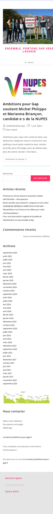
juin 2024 (7, 304)
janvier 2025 (8, 280)
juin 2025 (7, 263)
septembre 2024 (10, 294)
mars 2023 (7, 342)
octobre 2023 (8, 325)
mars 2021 (7, 373)
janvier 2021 (8, 376)
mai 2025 (7, 266)
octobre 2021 (8, 363)
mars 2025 (7, 273)
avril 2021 (7, 370)
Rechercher (8, 173)
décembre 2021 (9, 359)
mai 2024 (7, 308)
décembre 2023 (9, 321)
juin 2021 (7, 366)
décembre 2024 (9, 283)
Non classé (11, 129)
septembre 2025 (10, 252)
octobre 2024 (8, 290)
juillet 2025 (7, 259)
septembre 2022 (10, 349)
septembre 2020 (10, 383)
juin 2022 (7, 356)
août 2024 (7, 297)
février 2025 (8, 276)
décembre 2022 (9, 345)
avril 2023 (7, 338)
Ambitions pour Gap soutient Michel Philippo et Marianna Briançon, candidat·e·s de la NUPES (25, 111)
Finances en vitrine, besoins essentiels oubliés (23, 195)
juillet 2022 (7, 352)
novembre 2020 (10, 380)
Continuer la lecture (17, 160)
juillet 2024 (7, 301)
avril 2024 (7, 311)
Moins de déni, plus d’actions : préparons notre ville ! (26, 202)
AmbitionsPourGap (15, 125)
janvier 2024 (8, 318)
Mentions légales (13, 478)
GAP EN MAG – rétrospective (15, 199)
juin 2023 (7, 335)
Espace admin (12, 491)
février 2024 (8, 314)
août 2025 (7, 256)
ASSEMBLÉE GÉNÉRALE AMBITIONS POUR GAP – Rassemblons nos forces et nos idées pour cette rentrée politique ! (24, 209)
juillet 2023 (7, 332)
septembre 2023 (10, 328)
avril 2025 (7, 270)
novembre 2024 (10, 287)
